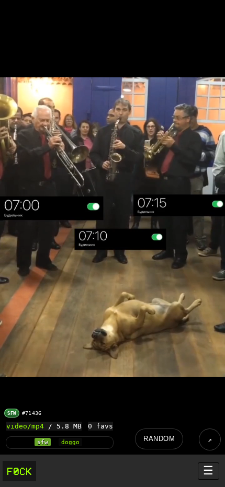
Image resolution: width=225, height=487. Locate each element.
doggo (70, 442)
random (159, 439)
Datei (210, 439)
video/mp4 (25, 426)
